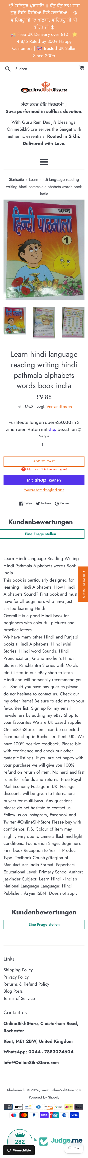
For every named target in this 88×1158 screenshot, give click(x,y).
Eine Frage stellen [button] (44, 924)
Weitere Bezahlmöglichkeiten (44, 489)
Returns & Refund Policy (26, 984)
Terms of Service (19, 998)
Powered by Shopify (44, 1097)
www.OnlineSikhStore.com (61, 1090)
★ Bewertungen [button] (84, 584)
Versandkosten (59, 407)
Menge (44, 436)
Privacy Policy (16, 977)
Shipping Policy (18, 970)
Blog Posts (13, 991)
